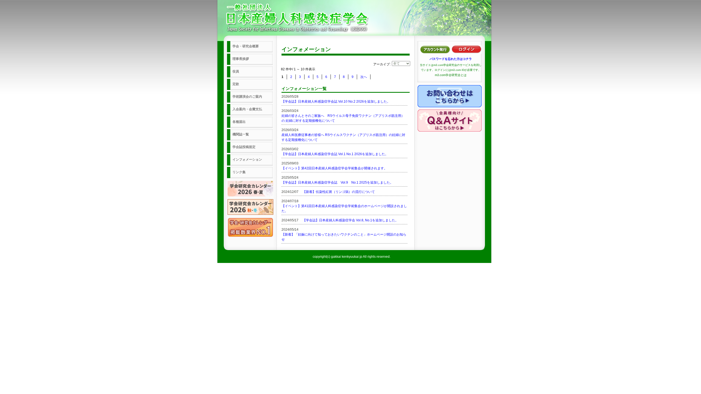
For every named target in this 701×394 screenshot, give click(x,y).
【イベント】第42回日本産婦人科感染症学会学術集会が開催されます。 (334, 168)
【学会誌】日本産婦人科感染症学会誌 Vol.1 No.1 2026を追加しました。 (334, 154)
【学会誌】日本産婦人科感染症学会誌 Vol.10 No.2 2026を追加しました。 (335, 101)
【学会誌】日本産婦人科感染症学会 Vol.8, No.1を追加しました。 (350, 220)
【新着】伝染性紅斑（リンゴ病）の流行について (339, 192)
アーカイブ (381, 64)
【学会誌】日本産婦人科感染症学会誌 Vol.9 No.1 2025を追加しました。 (337, 182)
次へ (363, 77)
